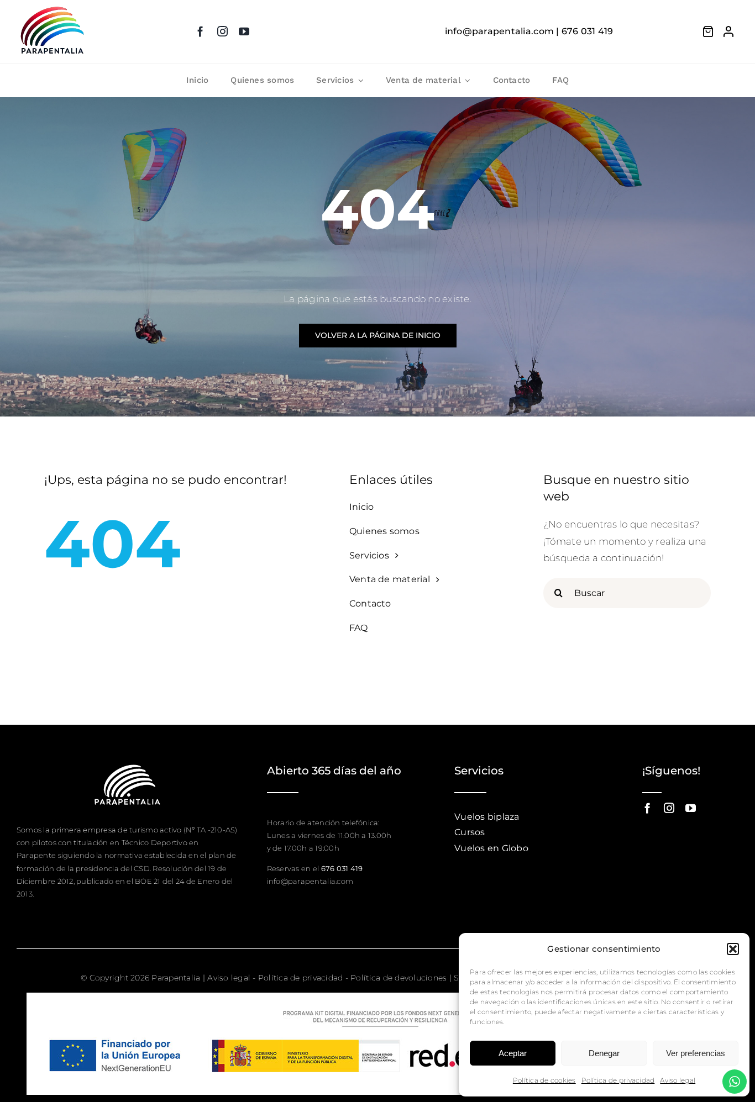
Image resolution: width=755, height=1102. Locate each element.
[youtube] (244, 31)
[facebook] (200, 31)
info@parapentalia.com (310, 881)
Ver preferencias (695, 1053)
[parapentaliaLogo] (52, 7)
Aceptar (513, 1053)
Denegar (604, 1053)
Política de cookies (544, 1080)
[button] (732, 949)
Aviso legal (677, 1080)
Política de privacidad (618, 1080)
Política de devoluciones (398, 978)
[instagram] (222, 31)
